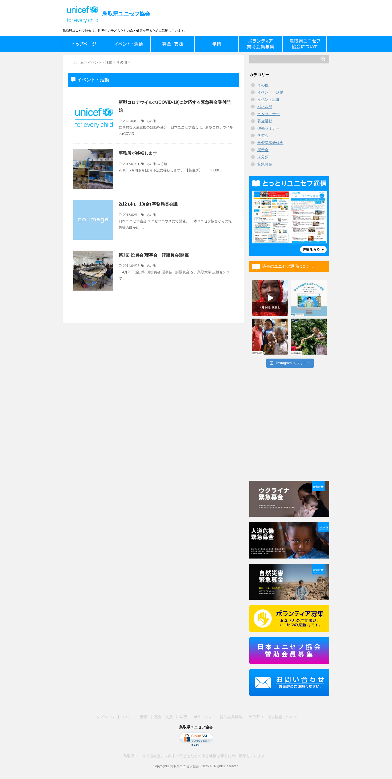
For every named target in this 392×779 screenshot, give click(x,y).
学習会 (263, 135)
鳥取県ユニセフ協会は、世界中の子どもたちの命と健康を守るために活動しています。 (196, 756)
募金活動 (264, 121)
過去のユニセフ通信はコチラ (288, 266)
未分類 (162, 164)
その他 (151, 121)
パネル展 (264, 107)
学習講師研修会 (270, 142)
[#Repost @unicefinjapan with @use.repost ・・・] (270, 298)
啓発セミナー (268, 128)
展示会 (263, 150)
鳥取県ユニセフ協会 (125, 14)
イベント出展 (268, 99)
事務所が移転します (138, 153)
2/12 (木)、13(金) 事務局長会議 (148, 204)
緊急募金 (264, 164)
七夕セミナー (268, 114)
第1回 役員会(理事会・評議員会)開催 (154, 255)
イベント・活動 (270, 92)
